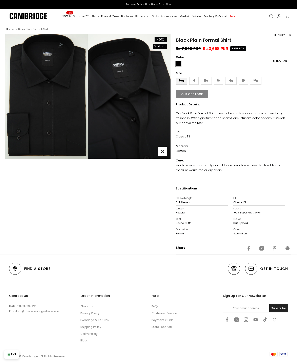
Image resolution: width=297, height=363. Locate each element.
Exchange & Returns (94, 320)
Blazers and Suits (147, 16)
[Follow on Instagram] (246, 319)
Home (10, 29)
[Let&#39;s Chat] (274, 319)
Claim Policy (89, 334)
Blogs (84, 340)
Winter (197, 16)
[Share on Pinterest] (274, 248)
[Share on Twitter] (261, 248)
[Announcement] (148, 4)
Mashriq (185, 16)
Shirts (95, 16)
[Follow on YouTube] (255, 319)
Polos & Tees (110, 16)
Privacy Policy (89, 313)
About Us (86, 306)
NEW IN (67, 16)
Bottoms (127, 16)
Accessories (169, 16)
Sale (232, 16)
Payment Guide (163, 320)
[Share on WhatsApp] (287, 248)
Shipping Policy (90, 327)
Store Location (162, 327)
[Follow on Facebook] (227, 319)
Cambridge (30, 356)
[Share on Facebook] (248, 248)
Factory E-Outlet (215, 16)
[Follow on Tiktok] (265, 319)
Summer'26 (81, 16)
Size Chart (281, 61)
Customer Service (164, 313)
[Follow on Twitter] (236, 319)
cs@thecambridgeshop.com (38, 311)
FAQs (155, 306)
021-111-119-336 (27, 306)
